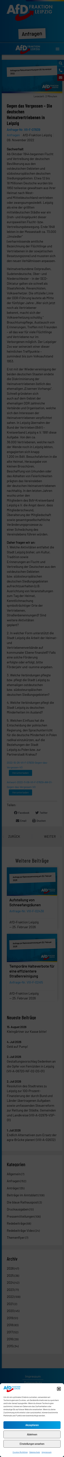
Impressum (47, 1452)
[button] (59, 1389)
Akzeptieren (32, 1425)
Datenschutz (34, 1452)
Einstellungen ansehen (32, 1443)
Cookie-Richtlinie (20, 1452)
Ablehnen (32, 1434)
